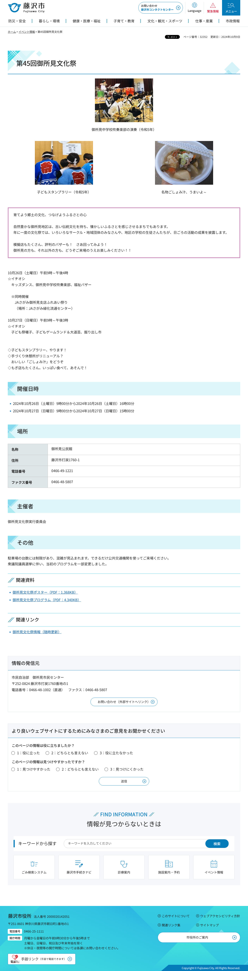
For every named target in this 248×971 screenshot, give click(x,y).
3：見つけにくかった (127, 769)
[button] (194, 8)
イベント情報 (27, 32)
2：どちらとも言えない (69, 752)
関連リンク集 (171, 925)
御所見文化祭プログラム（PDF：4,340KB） (47, 599)
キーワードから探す (37, 843)
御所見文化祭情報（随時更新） (37, 631)
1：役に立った (28, 752)
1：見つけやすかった (33, 769)
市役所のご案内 (197, 937)
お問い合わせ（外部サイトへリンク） (124, 701)
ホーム (12, 32)
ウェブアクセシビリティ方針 (220, 916)
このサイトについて (176, 916)
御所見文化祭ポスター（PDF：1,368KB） (45, 592)
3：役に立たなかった (116, 752)
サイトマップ (209, 925)
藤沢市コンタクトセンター (157, 7)
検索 (217, 843)
